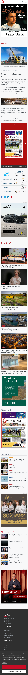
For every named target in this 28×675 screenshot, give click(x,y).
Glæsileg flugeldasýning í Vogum (18, 535)
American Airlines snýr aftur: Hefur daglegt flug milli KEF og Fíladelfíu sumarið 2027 (18, 480)
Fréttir (5, 644)
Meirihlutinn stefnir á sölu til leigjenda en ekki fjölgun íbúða (14, 351)
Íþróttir (5, 647)
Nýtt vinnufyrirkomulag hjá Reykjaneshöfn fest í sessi (10, 330)
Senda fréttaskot (7, 637)
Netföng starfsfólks (8, 635)
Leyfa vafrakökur (14, 667)
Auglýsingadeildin (7, 633)
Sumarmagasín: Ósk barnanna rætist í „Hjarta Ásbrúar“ (17, 561)
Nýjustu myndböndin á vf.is (10, 532)
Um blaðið (6, 632)
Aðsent (5, 651)
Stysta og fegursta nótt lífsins (17, 548)
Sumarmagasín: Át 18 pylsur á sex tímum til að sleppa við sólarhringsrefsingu (17, 556)
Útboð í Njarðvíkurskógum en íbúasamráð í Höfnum (10, 308)
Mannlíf (5, 645)
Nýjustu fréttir (7, 243)
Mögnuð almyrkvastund (15, 541)
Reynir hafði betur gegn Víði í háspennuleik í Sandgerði (16, 460)
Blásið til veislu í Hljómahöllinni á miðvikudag (12, 287)
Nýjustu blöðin (7, 630)
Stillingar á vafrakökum (14, 671)
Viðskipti (5, 649)
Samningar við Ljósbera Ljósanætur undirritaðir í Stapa (13, 266)
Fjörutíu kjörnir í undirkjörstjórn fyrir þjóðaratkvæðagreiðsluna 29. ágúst (13, 372)
